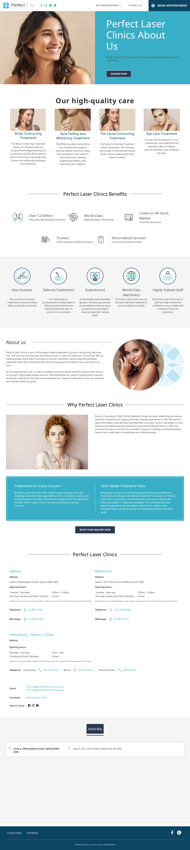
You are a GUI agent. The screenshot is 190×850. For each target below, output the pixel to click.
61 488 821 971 (121, 619)
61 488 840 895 (36, 619)
